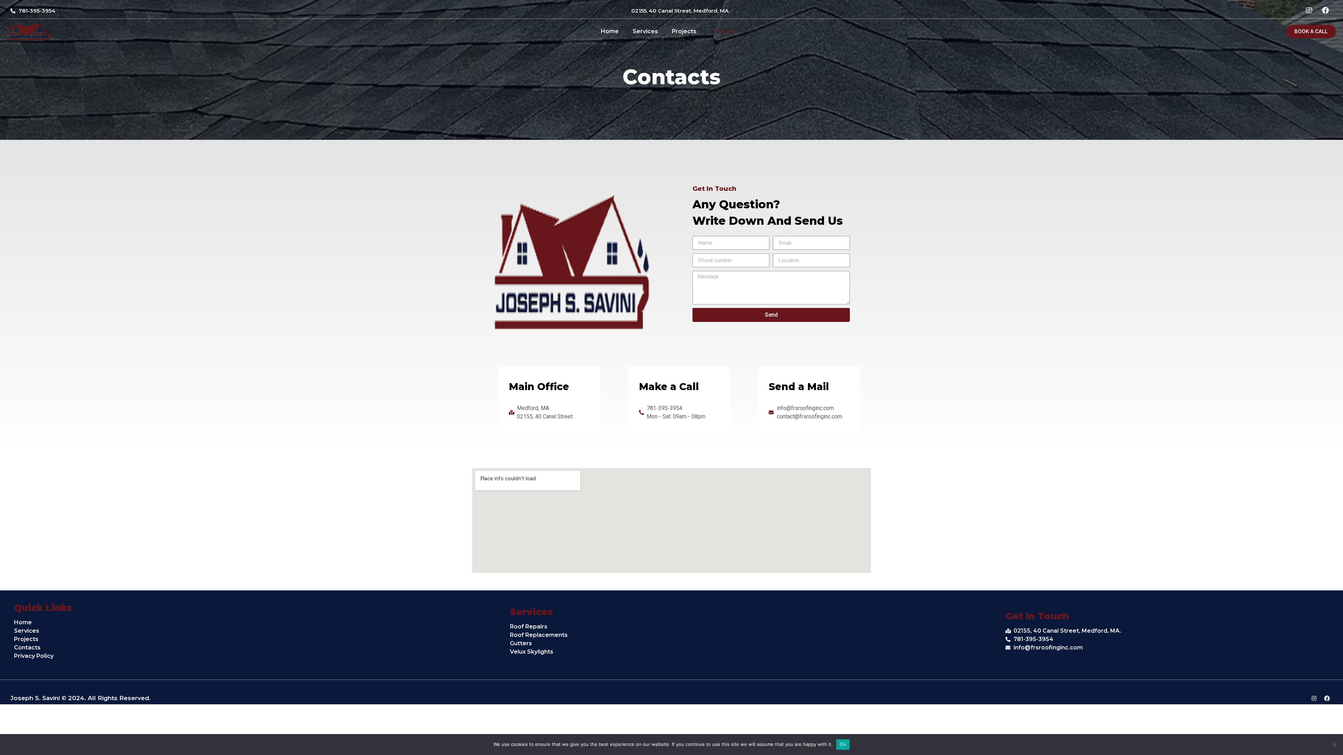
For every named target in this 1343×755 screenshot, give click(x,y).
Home (610, 31)
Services (645, 31)
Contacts (723, 31)
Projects (684, 31)
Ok (843, 744)
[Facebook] (1327, 698)
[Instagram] (1314, 698)
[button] (1311, 31)
